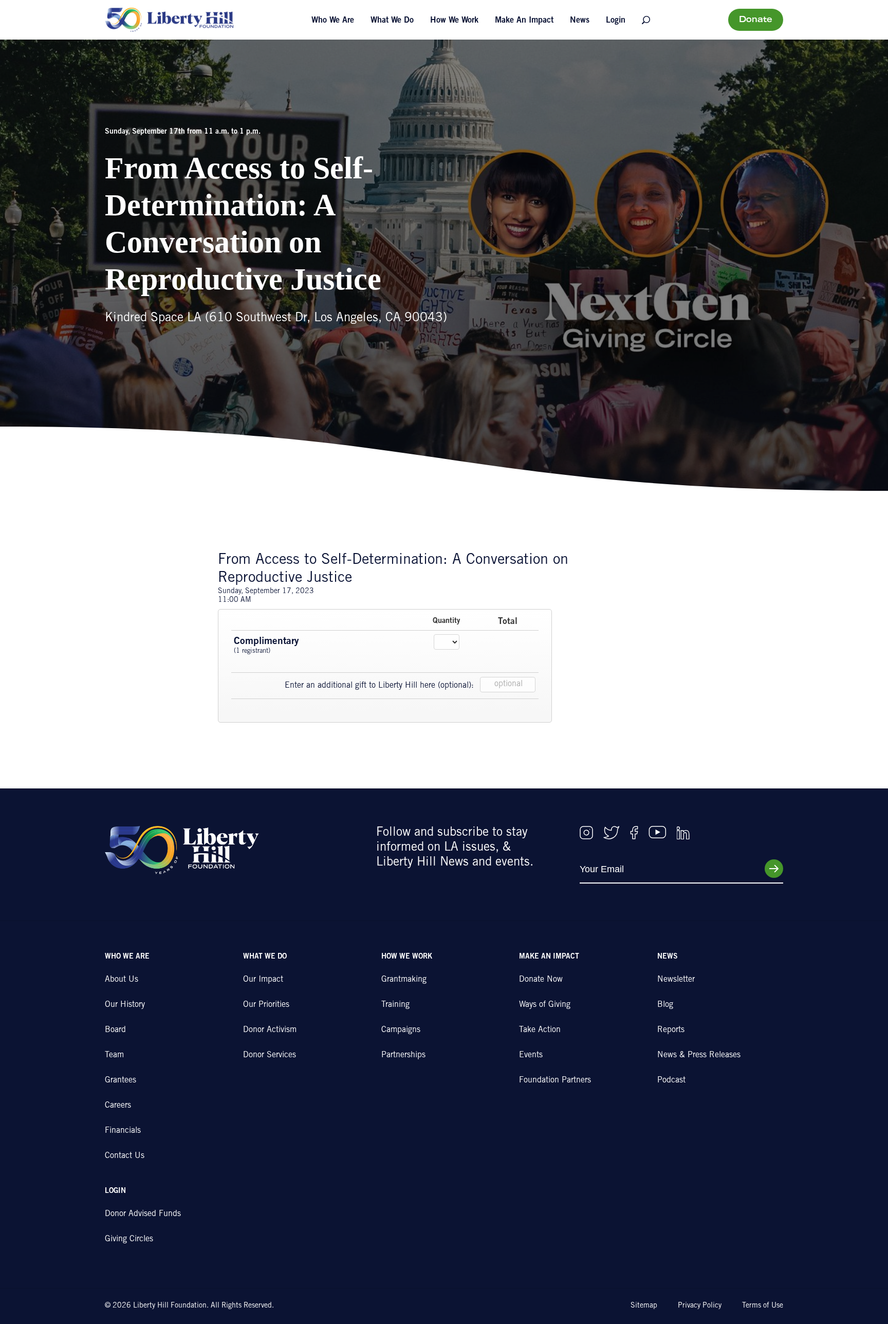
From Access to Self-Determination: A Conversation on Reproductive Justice (393, 569)
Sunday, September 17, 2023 (266, 591)
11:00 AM (234, 600)
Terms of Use (762, 1306)
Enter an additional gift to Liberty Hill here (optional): (379, 686)
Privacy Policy (699, 1306)
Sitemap (644, 1306)
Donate (755, 20)
